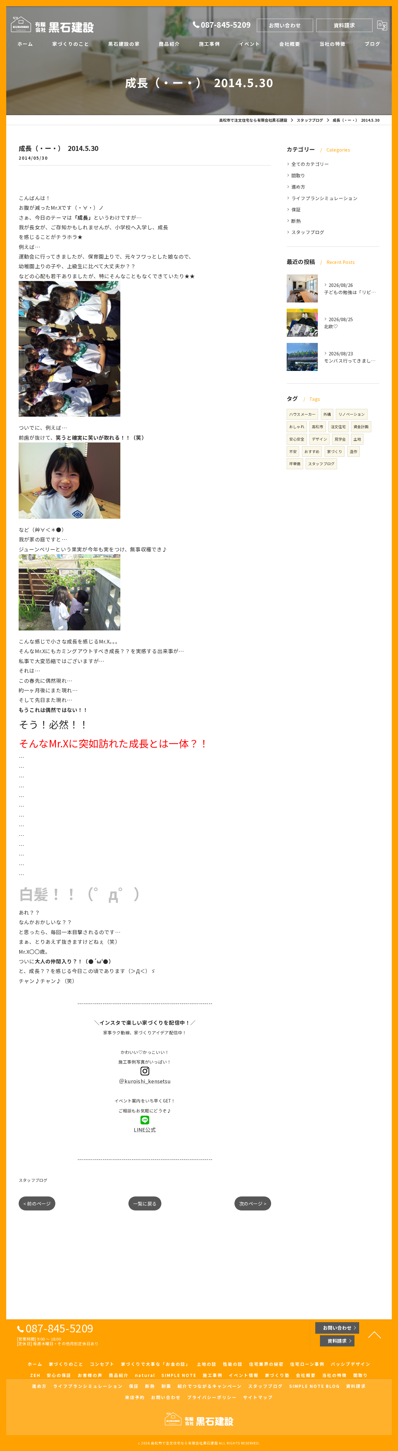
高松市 (317, 426)
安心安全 (296, 439)
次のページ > (252, 1203)
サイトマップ (258, 1397)
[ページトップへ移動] (374, 1334)
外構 (327, 414)
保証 (296, 209)
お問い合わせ (285, 25)
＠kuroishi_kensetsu (145, 1081)
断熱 (296, 221)
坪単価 (295, 463)
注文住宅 (338, 426)
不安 (293, 451)
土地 (357, 439)
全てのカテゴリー (310, 164)
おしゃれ (296, 426)
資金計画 (361, 426)
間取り (298, 175)
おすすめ (312, 451)
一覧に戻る (145, 1203)
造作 (353, 451)
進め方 (298, 186)
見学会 (340, 439)
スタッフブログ (33, 1180)
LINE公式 (145, 1129)
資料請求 (344, 25)
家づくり (334, 451)
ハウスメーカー (302, 414)
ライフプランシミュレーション (324, 198)
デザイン (319, 439)
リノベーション (351, 414)
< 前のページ (37, 1203)
